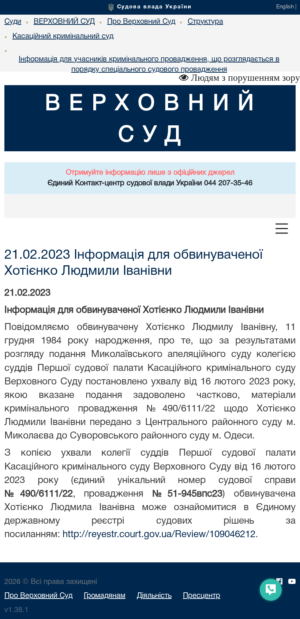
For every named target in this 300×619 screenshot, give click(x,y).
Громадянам (104, 596)
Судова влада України (154, 7)
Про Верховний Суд (38, 596)
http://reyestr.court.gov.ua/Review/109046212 (159, 534)
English (285, 7)
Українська (258, 7)
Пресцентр (201, 596)
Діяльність (154, 596)
